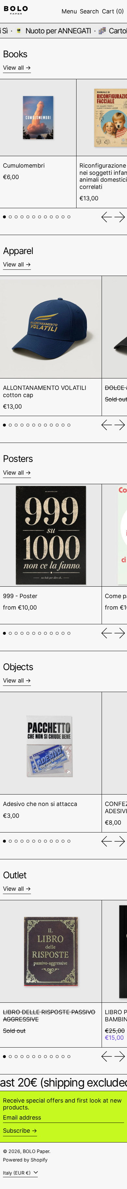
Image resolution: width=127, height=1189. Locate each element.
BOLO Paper (36, 1151)
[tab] (4, 216)
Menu (69, 11)
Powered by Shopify (25, 1159)
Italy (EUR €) (17, 1173)
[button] (89, 11)
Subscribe (16, 1130)
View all (13, 67)
